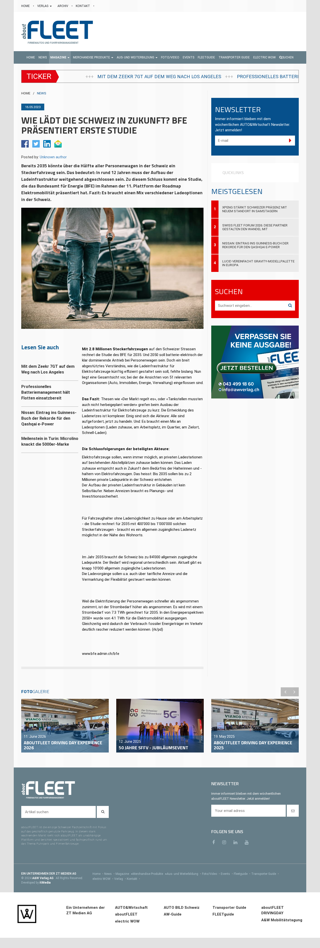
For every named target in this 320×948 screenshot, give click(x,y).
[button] (60, 57)
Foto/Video (211, 874)
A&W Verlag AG (43, 878)
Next (294, 691)
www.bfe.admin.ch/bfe (100, 653)
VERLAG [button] (43, 6)
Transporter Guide (265, 874)
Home (97, 874)
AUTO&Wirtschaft (131, 907)
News (109, 874)
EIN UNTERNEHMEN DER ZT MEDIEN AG (48, 873)
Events (227, 874)
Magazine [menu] (123, 874)
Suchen (288, 57)
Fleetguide (242, 874)
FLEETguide (223, 914)
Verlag (120, 879)
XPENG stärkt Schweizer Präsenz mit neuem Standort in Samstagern (254, 209)
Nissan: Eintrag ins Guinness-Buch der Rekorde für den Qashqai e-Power (255, 245)
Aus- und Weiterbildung (184, 874)
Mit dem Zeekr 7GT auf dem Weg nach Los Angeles (83, 76)
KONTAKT (83, 6)
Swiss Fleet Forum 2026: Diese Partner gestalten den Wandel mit (255, 227)
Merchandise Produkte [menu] (148, 874)
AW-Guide (173, 914)
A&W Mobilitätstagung (281, 920)
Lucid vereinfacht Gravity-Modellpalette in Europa (258, 263)
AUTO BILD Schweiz (182, 907)
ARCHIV (63, 6)
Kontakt (133, 879)
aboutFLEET (126, 914)
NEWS (41, 93)
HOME (25, 6)
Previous (285, 691)
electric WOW (102, 879)
